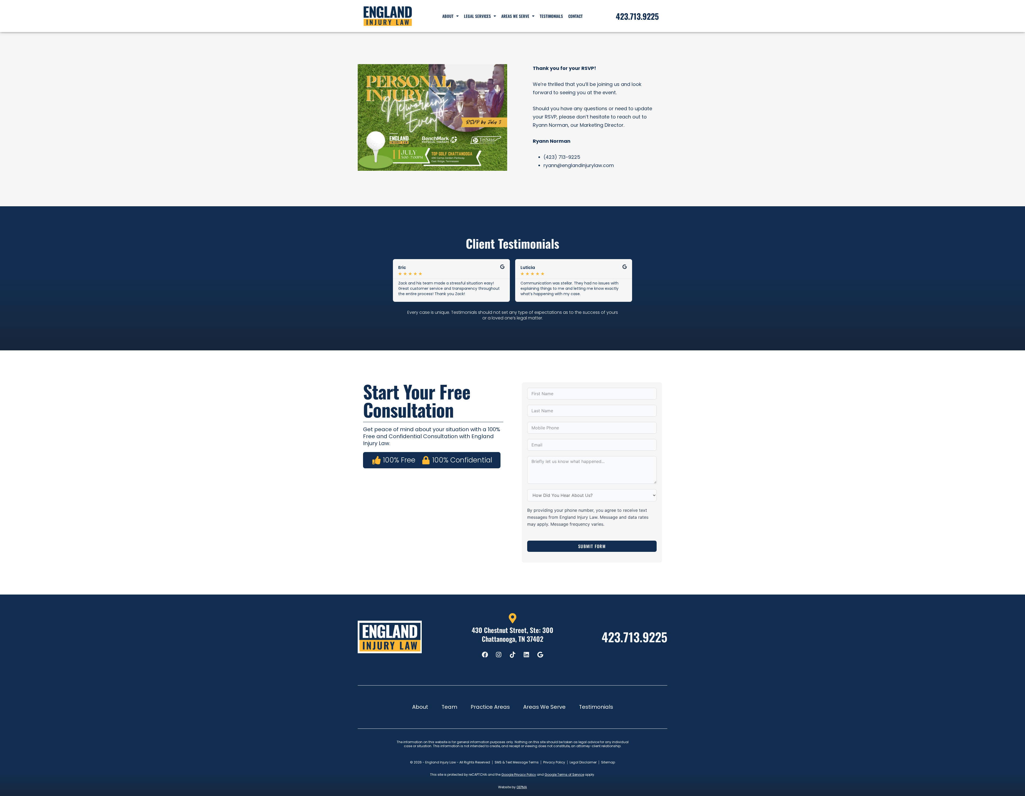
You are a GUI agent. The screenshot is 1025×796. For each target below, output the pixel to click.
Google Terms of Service (564, 774)
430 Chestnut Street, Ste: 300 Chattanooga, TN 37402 (512, 634)
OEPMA (522, 787)
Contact (575, 16)
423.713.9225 (634, 637)
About (448, 16)
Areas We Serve (515, 16)
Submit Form (592, 546)
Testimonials (551, 16)
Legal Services (477, 16)
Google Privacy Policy (518, 774)
